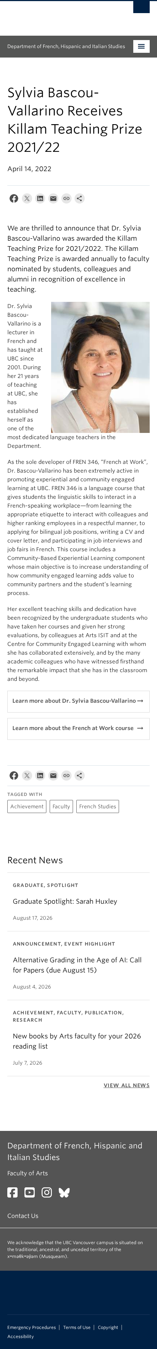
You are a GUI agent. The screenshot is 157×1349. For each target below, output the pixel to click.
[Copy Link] (66, 200)
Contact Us (22, 1215)
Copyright (108, 1327)
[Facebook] (13, 200)
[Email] (53, 200)
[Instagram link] (49, 1194)
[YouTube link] (32, 1194)
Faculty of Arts (27, 1173)
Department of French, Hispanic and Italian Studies (66, 46)
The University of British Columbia (57, 15)
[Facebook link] (15, 1194)
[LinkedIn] (40, 200)
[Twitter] (27, 200)
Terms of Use (77, 1327)
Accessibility (20, 1336)
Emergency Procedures (31, 1327)
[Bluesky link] (67, 1194)
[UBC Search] (141, 9)
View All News (127, 1085)
